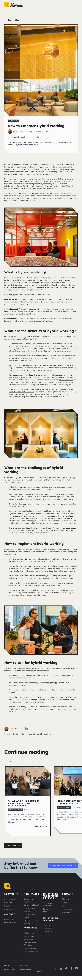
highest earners (15, 513)
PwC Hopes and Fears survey (43, 186)
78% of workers (26, 346)
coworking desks (66, 380)
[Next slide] (10, 761)
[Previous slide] (5, 761)
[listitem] (27, 802)
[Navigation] (13, 4)
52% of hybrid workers (31, 358)
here (71, 384)
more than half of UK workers (21, 392)
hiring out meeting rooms (19, 382)
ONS (61, 336)
